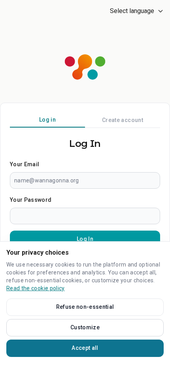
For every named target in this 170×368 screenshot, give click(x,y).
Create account (122, 120)
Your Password (31, 200)
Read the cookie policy (35, 288)
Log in (47, 119)
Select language (132, 11)
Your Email (25, 164)
